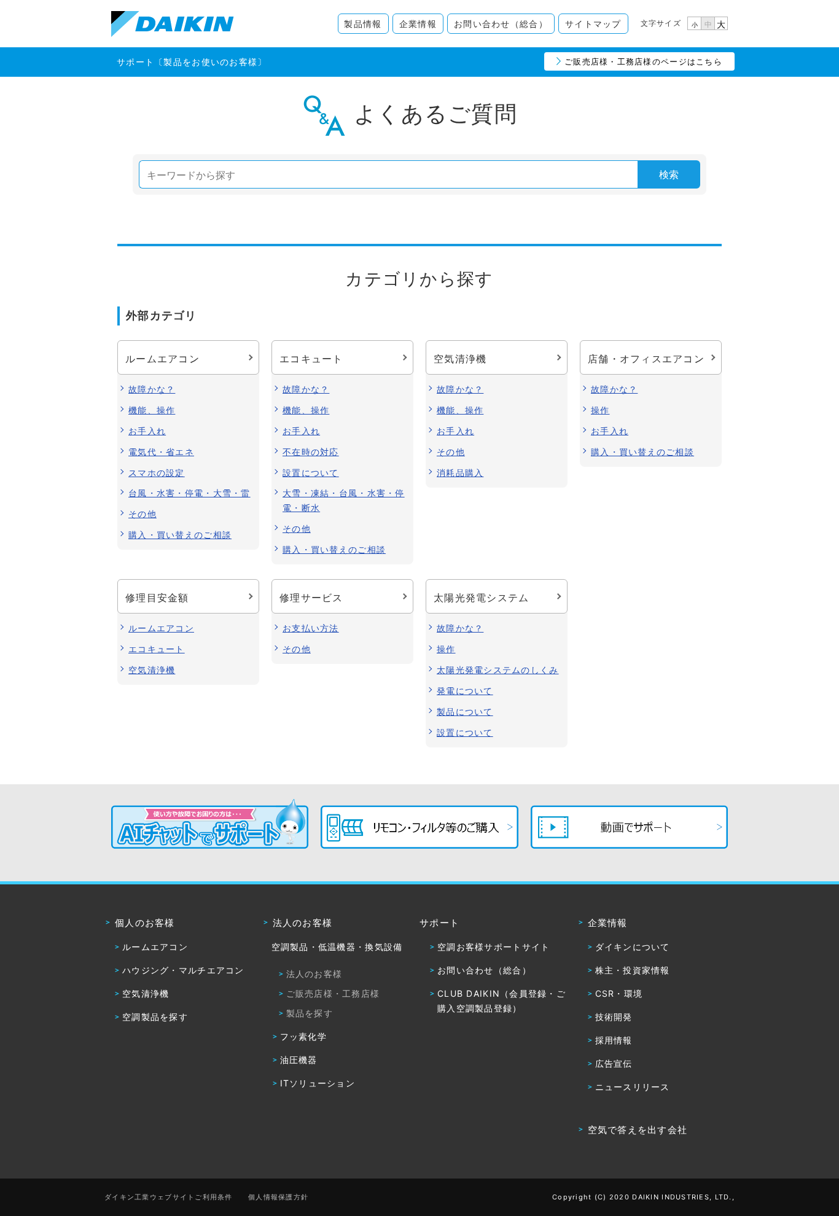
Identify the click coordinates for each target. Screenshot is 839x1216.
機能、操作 (151, 410)
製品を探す (309, 1013)
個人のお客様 (145, 923)
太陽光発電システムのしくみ (498, 670)
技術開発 (614, 1016)
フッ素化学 (303, 1036)
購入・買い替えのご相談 (180, 534)
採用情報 (614, 1040)
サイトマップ (593, 23)
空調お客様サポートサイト (493, 946)
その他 (142, 514)
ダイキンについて (632, 946)
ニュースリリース (632, 1087)
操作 (600, 410)
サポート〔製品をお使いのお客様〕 (192, 62)
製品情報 (362, 23)
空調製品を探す (155, 1016)
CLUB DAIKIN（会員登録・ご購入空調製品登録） (501, 1000)
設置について (311, 472)
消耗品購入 (460, 472)
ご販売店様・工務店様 (333, 993)
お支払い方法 (311, 628)
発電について (465, 690)
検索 (669, 174)
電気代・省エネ (161, 451)
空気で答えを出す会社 (638, 1130)
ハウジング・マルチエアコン (183, 970)
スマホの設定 (156, 472)
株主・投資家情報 (632, 970)
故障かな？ (151, 389)
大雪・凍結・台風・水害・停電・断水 (344, 500)
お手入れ (147, 431)
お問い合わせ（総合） (501, 23)
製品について (465, 711)
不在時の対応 (311, 451)
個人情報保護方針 (278, 1197)
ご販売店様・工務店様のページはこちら (643, 61)
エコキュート (156, 649)
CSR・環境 (619, 993)
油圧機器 (299, 1059)
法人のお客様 (303, 923)
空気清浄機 (151, 670)
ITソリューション (318, 1083)
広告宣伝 (614, 1063)
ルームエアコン (161, 628)
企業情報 (418, 23)
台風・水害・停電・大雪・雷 (189, 493)
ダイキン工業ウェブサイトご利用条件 (168, 1197)
